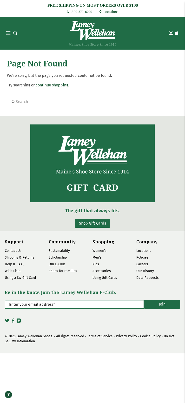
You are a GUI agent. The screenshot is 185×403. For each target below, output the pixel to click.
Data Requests (147, 278)
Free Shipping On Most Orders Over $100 (92, 5)
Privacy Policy (126, 336)
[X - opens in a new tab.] (7, 322)
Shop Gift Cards (92, 223)
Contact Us (13, 251)
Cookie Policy (150, 336)
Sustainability (59, 251)
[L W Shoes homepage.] (92, 33)
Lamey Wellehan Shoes (34, 336)
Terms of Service (100, 336)
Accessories (101, 271)
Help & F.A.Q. (14, 264)
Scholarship (58, 257)
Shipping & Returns (19, 257)
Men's (96, 257)
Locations (111, 12)
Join (162, 304)
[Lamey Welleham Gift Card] (92, 163)
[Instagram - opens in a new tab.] (18, 322)
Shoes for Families (63, 271)
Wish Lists (12, 271)
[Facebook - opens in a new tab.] (13, 322)
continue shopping (52, 85)
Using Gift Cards (104, 278)
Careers (142, 264)
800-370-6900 (81, 12)
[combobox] (92, 101)
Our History (145, 271)
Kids (95, 264)
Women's (99, 251)
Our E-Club (57, 264)
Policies (142, 257)
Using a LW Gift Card (20, 278)
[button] (15, 33)
